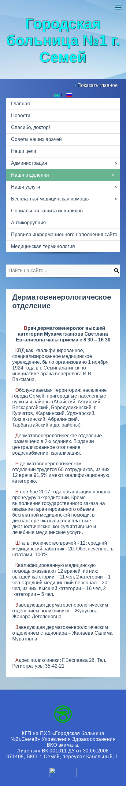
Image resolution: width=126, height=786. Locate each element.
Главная (20, 103)
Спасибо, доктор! (30, 127)
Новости (20, 115)
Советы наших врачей (36, 139)
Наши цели (23, 151)
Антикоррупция (28, 222)
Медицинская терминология (43, 246)
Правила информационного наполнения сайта (64, 234)
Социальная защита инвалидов (47, 210)
